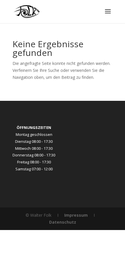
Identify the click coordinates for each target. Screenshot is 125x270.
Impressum (76, 215)
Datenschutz (62, 222)
